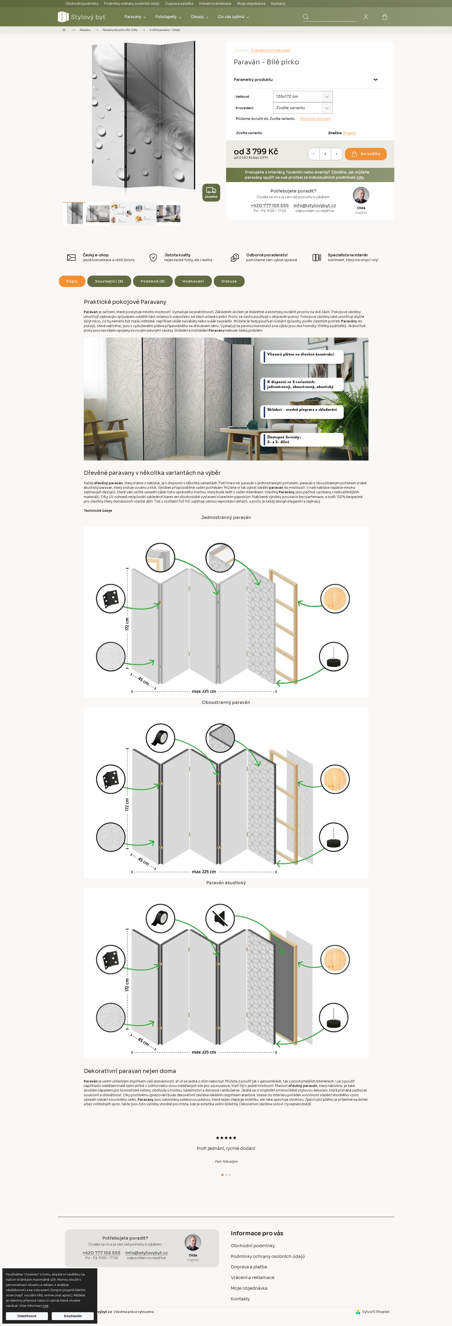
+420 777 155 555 (270, 205)
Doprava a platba (179, 3)
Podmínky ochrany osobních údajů (131, 3)
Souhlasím (73, 1316)
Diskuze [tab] (229, 281)
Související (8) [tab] (109, 281)
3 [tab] (229, 1175)
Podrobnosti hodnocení (270, 50)
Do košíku (370, 154)
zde (45, 1306)
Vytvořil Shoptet (376, 1312)
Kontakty (278, 3)
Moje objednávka (251, 3)
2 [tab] (226, 1175)
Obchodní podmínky (81, 3)
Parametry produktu (253, 79)
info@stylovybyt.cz (315, 205)
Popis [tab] (72, 281)
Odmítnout (27, 1316)
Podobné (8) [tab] (153, 281)
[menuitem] (135, 16)
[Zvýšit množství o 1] (336, 154)
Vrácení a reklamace (215, 3)
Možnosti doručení (315, 119)
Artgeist (349, 133)
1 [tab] (222, 1175)
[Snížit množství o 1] (314, 154)
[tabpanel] (226, 1149)
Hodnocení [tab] (193, 281)
